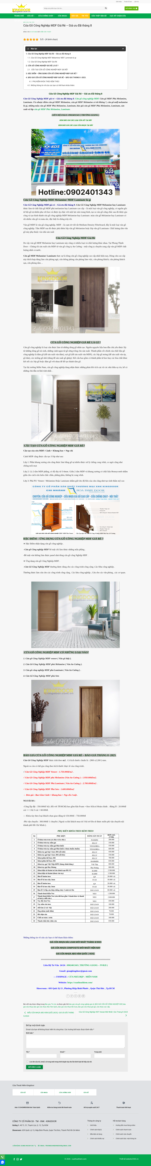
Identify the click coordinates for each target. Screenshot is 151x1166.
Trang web (98, 1052)
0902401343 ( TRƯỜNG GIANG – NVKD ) (87, 965)
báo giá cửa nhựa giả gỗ (87, 1007)
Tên (28, 1052)
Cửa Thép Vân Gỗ (99, 16)
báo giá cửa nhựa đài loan (67, 1007)
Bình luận (30, 1033)
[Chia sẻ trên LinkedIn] (83, 996)
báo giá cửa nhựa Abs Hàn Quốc (45, 1007)
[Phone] (2, 1156)
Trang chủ (19, 16)
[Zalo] (2, 1162)
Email (62, 1052)
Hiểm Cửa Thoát (45, 32)
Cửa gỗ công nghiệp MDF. (61, 98)
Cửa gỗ (30, 16)
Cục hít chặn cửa (118, 16)
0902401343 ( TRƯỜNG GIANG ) (83, 115)
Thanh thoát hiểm (36, 21)
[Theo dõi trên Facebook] (14, 1159)
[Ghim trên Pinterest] (79, 996)
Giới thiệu (119, 1)
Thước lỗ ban (128, 1)
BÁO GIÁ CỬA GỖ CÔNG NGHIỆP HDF (108, 1004)
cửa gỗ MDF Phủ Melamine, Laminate (52, 109)
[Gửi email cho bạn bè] (75, 996)
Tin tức (85, 16)
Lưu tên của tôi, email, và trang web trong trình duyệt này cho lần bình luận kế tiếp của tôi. (61, 1062)
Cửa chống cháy (45, 16)
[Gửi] (106, 8)
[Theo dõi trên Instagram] (17, 1159)
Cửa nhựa (62, 16)
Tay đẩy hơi (19, 21)
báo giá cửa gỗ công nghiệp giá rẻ (81, 1004)
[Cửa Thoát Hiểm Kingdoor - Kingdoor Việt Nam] (26, 8)
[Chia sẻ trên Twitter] (72, 996)
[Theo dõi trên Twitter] (21, 1159)
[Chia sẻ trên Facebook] (68, 996)
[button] (131, 8)
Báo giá (75, 16)
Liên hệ (136, 1)
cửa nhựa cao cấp (103, 1007)
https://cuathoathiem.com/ (80, 982)
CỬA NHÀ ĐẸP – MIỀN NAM (83, 976)
